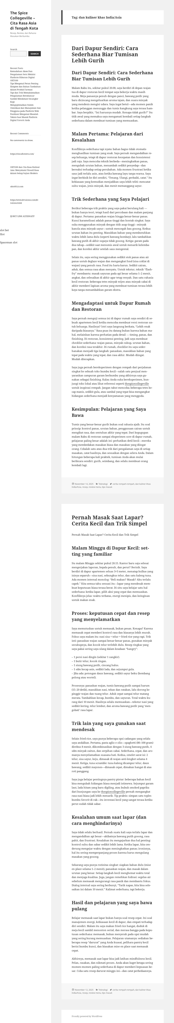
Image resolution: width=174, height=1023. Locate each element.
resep (85, 487)
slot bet (4, 230)
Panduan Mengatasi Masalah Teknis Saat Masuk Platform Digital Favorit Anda (24, 117)
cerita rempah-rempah (123, 483)
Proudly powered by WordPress (87, 1016)
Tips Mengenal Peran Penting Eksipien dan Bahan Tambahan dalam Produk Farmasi (25, 86)
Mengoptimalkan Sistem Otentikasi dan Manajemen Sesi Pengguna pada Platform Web (25, 107)
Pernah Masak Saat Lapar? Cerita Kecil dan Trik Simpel (109, 520)
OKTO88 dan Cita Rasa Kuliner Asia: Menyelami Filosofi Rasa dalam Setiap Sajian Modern (25, 170)
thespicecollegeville (137, 383)
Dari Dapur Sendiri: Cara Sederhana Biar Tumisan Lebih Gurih (105, 54)
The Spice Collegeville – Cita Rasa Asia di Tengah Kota (24, 20)
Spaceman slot (8, 242)
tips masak (107, 487)
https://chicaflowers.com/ (22, 153)
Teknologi (103, 483)
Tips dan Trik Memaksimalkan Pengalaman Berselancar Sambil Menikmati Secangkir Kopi (25, 97)
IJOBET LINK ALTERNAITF (22, 216)
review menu (95, 487)
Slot (2, 234)
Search (13, 49)
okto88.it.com (16, 186)
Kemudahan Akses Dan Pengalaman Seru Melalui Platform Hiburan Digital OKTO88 (22, 76)
